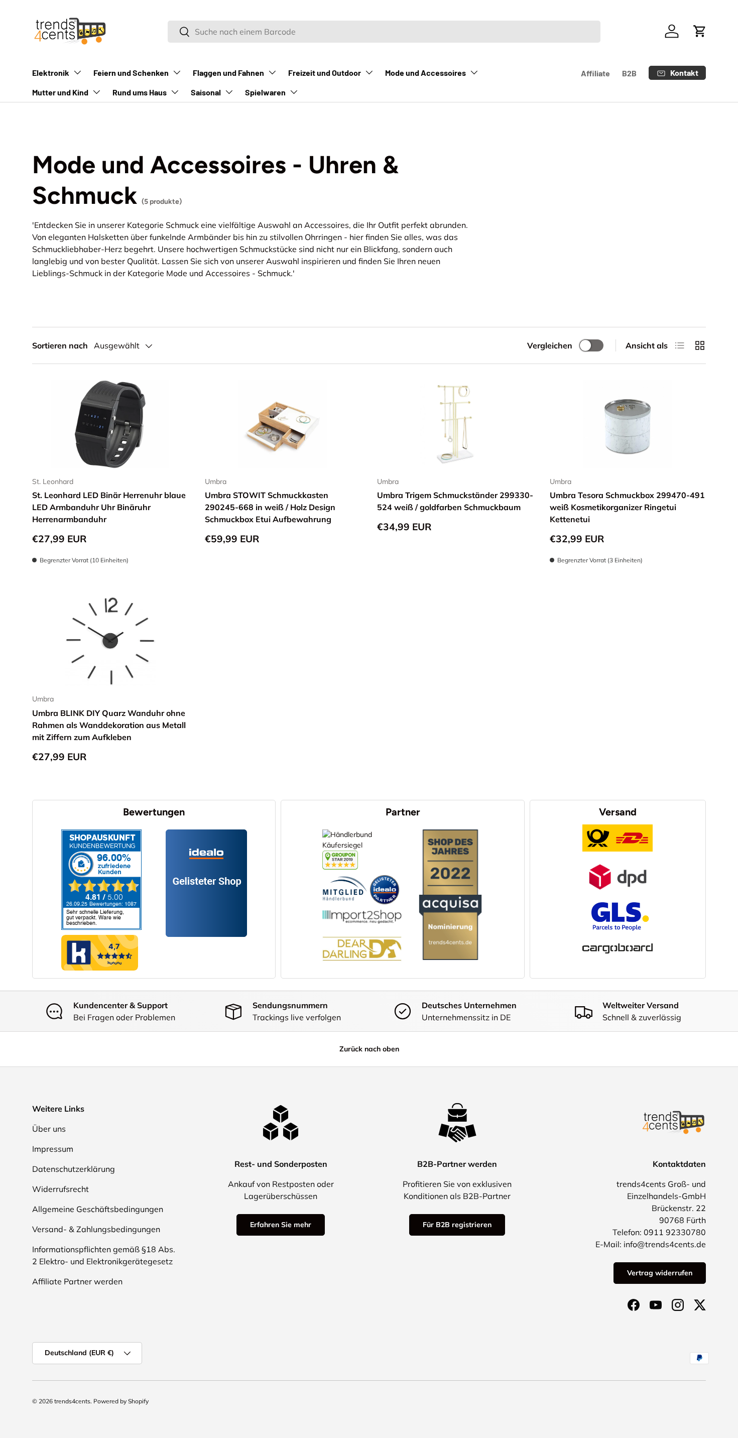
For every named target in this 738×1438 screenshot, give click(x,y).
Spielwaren (265, 92)
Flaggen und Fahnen (228, 72)
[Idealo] (385, 874)
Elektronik (50, 72)
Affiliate (595, 73)
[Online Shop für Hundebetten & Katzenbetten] (362, 928)
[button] (700, 31)
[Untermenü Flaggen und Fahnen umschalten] (272, 72)
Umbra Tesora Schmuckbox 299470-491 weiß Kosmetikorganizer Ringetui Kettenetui (627, 507)
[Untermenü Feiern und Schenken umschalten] (177, 72)
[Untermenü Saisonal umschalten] (229, 92)
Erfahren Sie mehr (280, 1224)
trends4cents (72, 1401)
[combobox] (384, 32)
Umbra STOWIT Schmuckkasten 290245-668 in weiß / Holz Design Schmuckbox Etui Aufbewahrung (270, 507)
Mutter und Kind (60, 92)
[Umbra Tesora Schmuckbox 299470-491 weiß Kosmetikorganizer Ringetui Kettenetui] (628, 424)
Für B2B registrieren (457, 1224)
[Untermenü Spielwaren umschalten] (294, 92)
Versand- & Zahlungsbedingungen (96, 1229)
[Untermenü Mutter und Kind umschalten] (96, 92)
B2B (629, 73)
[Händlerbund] (344, 874)
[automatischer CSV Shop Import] (362, 909)
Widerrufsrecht (60, 1189)
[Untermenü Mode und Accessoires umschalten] (474, 72)
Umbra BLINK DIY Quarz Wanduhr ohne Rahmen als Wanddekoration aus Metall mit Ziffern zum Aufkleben (109, 725)
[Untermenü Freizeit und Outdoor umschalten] (369, 72)
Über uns (49, 1129)
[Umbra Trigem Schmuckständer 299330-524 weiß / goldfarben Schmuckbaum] (455, 424)
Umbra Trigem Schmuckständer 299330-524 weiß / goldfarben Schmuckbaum (455, 501)
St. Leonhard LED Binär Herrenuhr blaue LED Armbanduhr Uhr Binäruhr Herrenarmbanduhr (109, 507)
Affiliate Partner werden (77, 1281)
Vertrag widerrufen (659, 1272)
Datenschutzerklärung (73, 1169)
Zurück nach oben (369, 1048)
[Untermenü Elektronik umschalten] (77, 72)
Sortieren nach (60, 345)
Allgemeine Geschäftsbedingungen (97, 1209)
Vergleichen (549, 345)
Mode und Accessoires (425, 72)
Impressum (52, 1149)
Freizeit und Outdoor (324, 72)
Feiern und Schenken (131, 72)
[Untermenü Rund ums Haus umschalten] (175, 92)
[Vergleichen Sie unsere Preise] (340, 855)
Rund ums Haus (139, 92)
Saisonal (206, 92)
